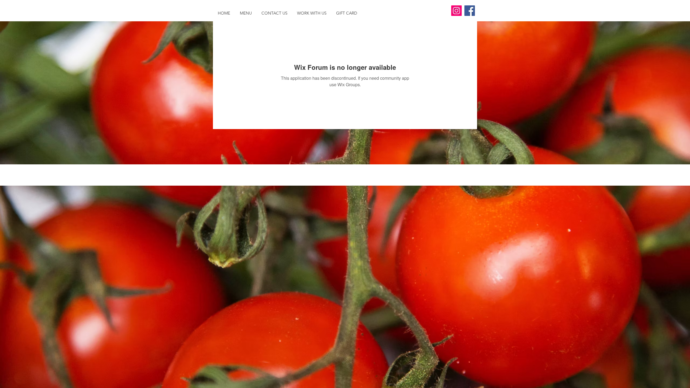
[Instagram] (456, 10)
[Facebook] (469, 10)
